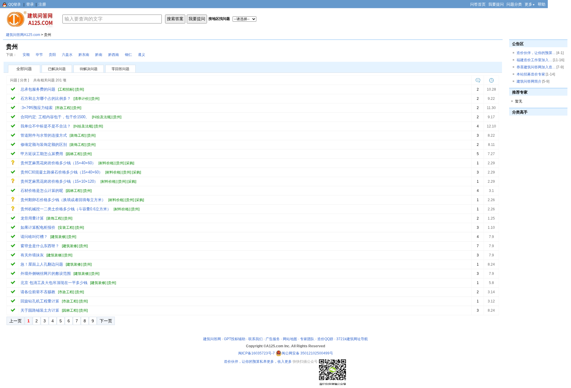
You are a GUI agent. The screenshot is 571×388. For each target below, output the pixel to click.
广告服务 (273, 339)
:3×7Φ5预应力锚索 (37, 107)
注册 (42, 4)
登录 (30, 4)
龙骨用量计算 (32, 218)
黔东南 (84, 55)
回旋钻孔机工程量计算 (40, 301)
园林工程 (74, 154)
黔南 (98, 55)
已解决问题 (57, 69)
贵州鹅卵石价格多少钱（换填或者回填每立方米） (63, 200)
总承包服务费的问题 (38, 89)
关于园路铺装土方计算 (40, 310)
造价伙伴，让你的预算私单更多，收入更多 (258, 361)
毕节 (39, 55)
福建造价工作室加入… (534, 60)
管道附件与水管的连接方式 (44, 135)
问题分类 (514, 4)
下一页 (106, 320)
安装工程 (66, 227)
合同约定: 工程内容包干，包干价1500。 (55, 117)
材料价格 (106, 163)
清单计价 (81, 99)
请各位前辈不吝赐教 (38, 292)
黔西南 (113, 55)
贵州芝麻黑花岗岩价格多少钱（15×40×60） (58, 163)
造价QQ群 (325, 339)
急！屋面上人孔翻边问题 (42, 264)
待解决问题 (89, 69)
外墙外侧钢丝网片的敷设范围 (46, 273)
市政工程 (63, 108)
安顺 (26, 55)
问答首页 (478, 4)
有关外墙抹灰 (32, 255)
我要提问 (496, 4)
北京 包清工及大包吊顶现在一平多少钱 (54, 282)
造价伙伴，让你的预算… (536, 53)
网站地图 (290, 339)
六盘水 (67, 55)
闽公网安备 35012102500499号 (307, 353)
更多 (530, 4)
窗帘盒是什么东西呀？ (40, 246)
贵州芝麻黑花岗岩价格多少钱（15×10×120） (59, 181)
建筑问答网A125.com (23, 35)
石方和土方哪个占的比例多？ (46, 98)
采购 (129, 163)
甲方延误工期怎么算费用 (42, 154)
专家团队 (307, 339)
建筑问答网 (212, 339)
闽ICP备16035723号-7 (256, 353)
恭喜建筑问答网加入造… (536, 67)
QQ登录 (14, 4)
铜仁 (128, 55)
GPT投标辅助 (234, 339)
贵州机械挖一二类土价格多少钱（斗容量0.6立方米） (66, 209)
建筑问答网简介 (529, 81)
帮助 (541, 4)
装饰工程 (77, 135)
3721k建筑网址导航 (352, 339)
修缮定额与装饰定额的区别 (44, 144)
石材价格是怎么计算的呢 (42, 190)
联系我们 (255, 339)
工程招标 (66, 89)
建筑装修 (58, 237)
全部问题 (24, 69)
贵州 (79, 89)
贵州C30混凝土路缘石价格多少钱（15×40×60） (62, 172)
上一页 (15, 320)
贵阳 (52, 55)
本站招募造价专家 (531, 74)
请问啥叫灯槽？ (34, 236)
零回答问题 (120, 69)
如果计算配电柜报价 (38, 227)
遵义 (141, 55)
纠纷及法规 (102, 117)
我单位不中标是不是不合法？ (46, 126)
